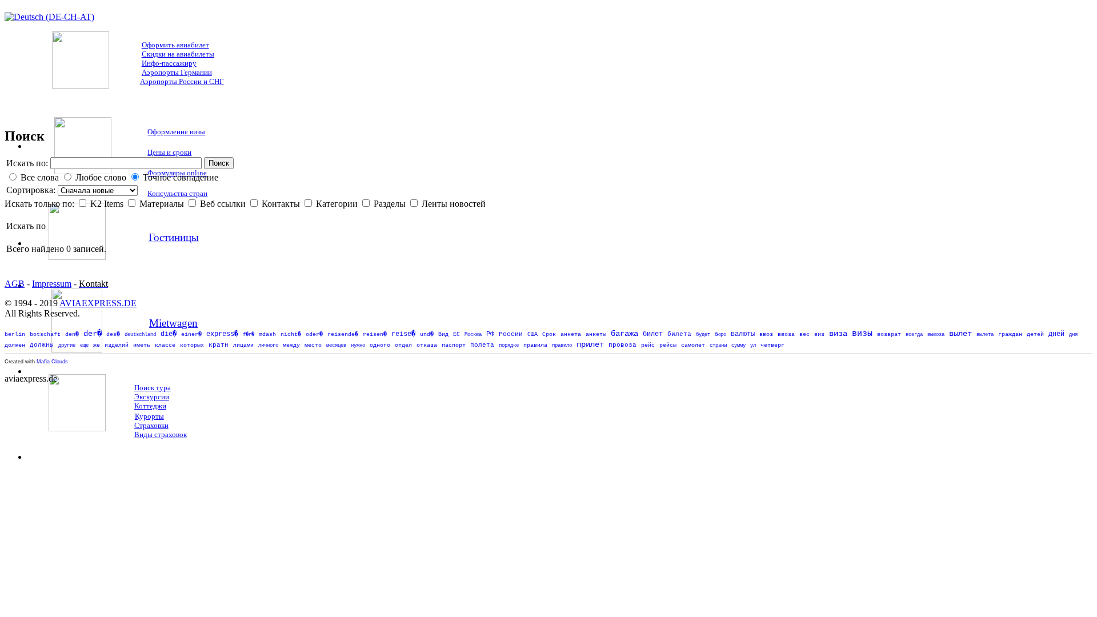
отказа (427, 345)
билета (679, 334)
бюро (720, 334)
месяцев (336, 345)
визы (862, 334)
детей (1035, 334)
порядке (509, 345)
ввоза (786, 334)
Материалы (162, 204)
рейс (648, 345)
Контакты (282, 204)
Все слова (40, 177)
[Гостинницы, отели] (77, 257)
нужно (358, 345)
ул (753, 345)
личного (268, 345)
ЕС (456, 334)
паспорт (454, 345)
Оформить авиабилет (175, 45)
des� (113, 334)
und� (427, 334)
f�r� (248, 334)
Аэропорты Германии (177, 72)
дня (1073, 334)
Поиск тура (152, 387)
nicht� (291, 334)
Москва (473, 334)
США (532, 334)
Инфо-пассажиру (169, 63)
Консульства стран (177, 193)
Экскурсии (151, 396)
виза (838, 334)
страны (718, 345)
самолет (693, 345)
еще (84, 345)
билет (653, 334)
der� (92, 333)
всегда (914, 334)
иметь (141, 345)
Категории (338, 204)
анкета (570, 334)
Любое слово (100, 177)
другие (66, 345)
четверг (772, 345)
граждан (1010, 334)
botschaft (45, 334)
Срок (549, 334)
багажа (624, 334)
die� (169, 334)
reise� (403, 334)
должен (15, 345)
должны (42, 345)
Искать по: (27, 163)
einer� (191, 334)
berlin (15, 334)
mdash (267, 334)
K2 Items (108, 204)
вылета (985, 334)
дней (1056, 334)
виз (819, 334)
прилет (590, 344)
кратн (219, 345)
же (96, 345)
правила (535, 345)
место (313, 345)
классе (165, 345)
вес (804, 334)
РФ (490, 334)
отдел (403, 345)
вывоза (935, 334)
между (291, 345)
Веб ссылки (224, 204)
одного (380, 345)
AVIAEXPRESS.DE (98, 303)
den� (72, 334)
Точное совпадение (180, 177)
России (511, 334)
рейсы (667, 345)
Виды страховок (160, 434)
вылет (960, 334)
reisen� (375, 334)
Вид (443, 334)
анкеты (596, 334)
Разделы (391, 204)
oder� (314, 334)
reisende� (342, 334)
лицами (243, 345)
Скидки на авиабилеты (178, 54)
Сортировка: (32, 190)
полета (482, 345)
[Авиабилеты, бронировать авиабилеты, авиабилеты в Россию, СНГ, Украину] (80, 85)
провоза (622, 345)
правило (562, 345)
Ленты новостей (454, 204)
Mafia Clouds (52, 361)
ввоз (766, 334)
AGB (15, 284)
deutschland (140, 334)
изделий (117, 345)
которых (192, 345)
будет (703, 334)
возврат (889, 334)
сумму (738, 345)
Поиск (219, 163)
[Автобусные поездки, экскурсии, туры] (77, 428)
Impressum (51, 284)
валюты (743, 334)
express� (222, 334)
